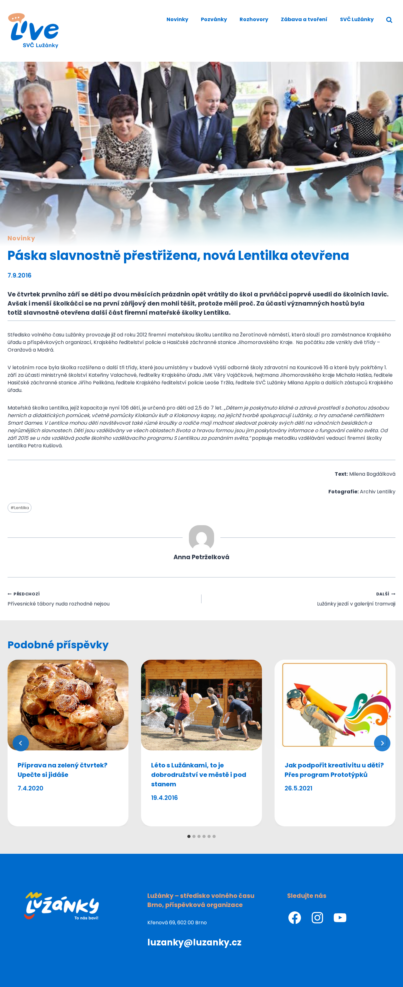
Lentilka (19, 507)
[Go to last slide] (21, 743)
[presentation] (68, 705)
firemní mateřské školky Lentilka (176, 312)
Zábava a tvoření (304, 19)
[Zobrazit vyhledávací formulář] (389, 20)
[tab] (188, 836)
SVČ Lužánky (357, 19)
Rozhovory (254, 19)
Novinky (177, 19)
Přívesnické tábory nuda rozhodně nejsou (59, 599)
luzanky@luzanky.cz (194, 942)
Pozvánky (214, 19)
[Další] (382, 743)
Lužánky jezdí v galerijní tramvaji (356, 599)
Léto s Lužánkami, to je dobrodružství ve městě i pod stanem (198, 775)
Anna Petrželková (201, 557)
